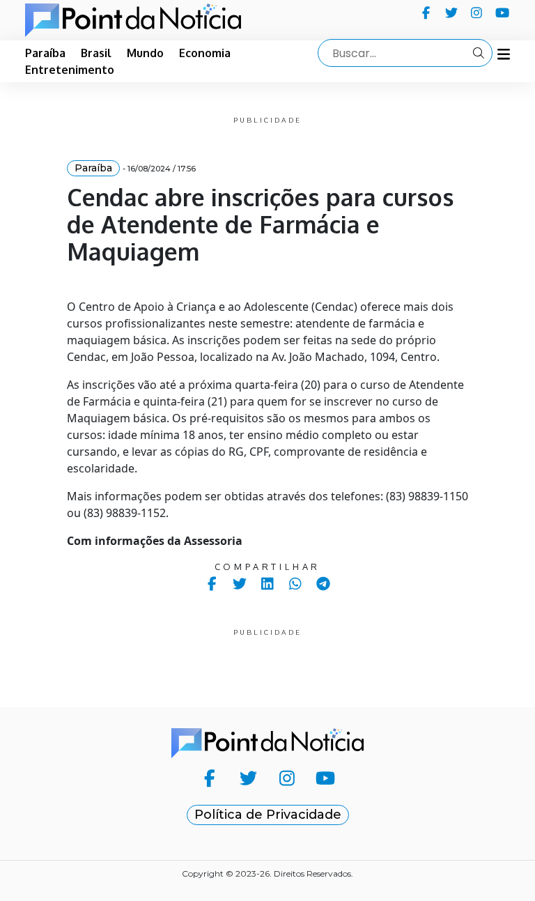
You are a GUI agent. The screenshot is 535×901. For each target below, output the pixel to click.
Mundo (145, 53)
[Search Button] (479, 53)
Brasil (96, 53)
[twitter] (452, 12)
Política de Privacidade (267, 814)
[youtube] (503, 12)
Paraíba (45, 53)
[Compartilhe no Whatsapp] (295, 583)
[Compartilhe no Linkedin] (268, 583)
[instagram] (477, 12)
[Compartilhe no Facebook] (212, 583)
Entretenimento (69, 70)
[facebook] (426, 12)
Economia (205, 53)
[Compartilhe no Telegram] (323, 583)
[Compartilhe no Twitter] (240, 583)
